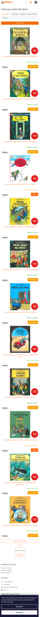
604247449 (7, 585)
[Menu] (36, 2)
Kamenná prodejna (6, 568)
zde (12, 602)
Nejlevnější (15, 14)
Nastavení (19, 607)
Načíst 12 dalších (20, 541)
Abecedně (5, 18)
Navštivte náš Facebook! (10, 587)
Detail (34, 194)
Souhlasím (19, 612)
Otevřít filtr (20, 23)
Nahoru (21, 555)
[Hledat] (26, 2)
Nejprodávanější (31, 14)
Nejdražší (22, 14)
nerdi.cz (6, 590)
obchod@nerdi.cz (9, 582)
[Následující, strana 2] (20, 546)
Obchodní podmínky (6, 570)
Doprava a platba (5, 573)
